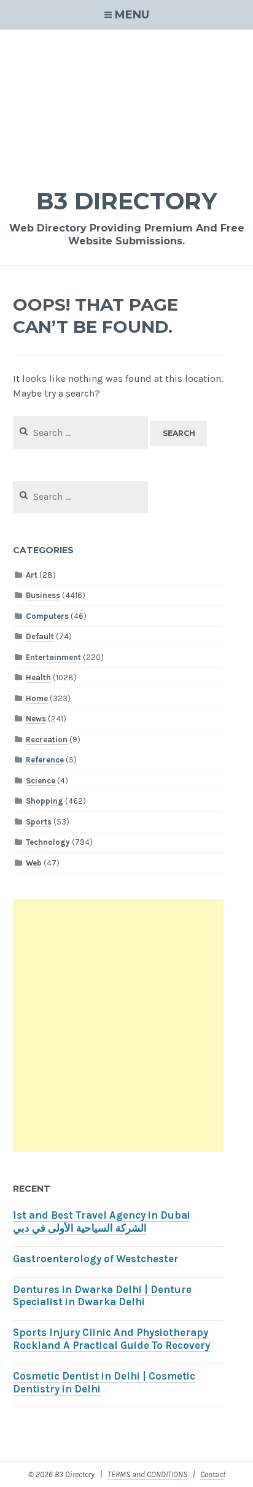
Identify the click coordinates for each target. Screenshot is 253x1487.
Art (31, 575)
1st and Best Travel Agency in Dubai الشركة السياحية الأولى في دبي (101, 1221)
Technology (48, 842)
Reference (45, 759)
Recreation (47, 739)
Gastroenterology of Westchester (96, 1259)
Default (40, 636)
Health (38, 677)
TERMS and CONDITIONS (147, 1474)
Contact (212, 1474)
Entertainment (53, 657)
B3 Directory (126, 201)
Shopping (44, 801)
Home (37, 698)
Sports (39, 821)
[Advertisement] (126, 101)
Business (43, 595)
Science (40, 780)
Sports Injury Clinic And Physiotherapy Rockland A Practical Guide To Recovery (111, 1339)
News (36, 718)
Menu (132, 14)
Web (34, 863)
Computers (47, 616)
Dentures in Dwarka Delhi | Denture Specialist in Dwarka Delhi (102, 1296)
